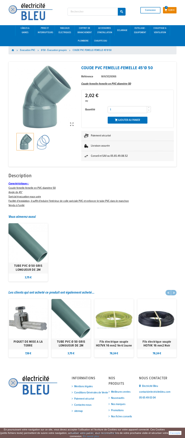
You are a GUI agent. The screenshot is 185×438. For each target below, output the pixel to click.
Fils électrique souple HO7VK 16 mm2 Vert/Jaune (114, 344)
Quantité (90, 109)
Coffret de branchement (85, 30)
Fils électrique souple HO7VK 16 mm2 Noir (157, 344)
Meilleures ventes (120, 392)
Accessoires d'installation (104, 30)
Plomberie (83, 40)
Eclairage (122, 30)
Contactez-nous (82, 405)
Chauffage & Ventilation (159, 30)
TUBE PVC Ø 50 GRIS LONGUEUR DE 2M (28, 268)
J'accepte (175, 432)
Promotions (117, 410)
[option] (28, 252)
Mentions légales (83, 386)
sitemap (78, 411)
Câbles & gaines (25, 30)
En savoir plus (91, 436)
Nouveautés (117, 398)
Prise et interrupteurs (45, 30)
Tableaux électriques (65, 30)
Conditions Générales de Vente (91, 393)
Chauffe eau (100, 40)
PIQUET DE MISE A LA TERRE (28, 344)
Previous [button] (168, 292)
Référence (87, 76)
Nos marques (118, 404)
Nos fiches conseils (121, 416)
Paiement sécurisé (84, 399)
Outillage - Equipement (140, 30)
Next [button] (174, 292)
